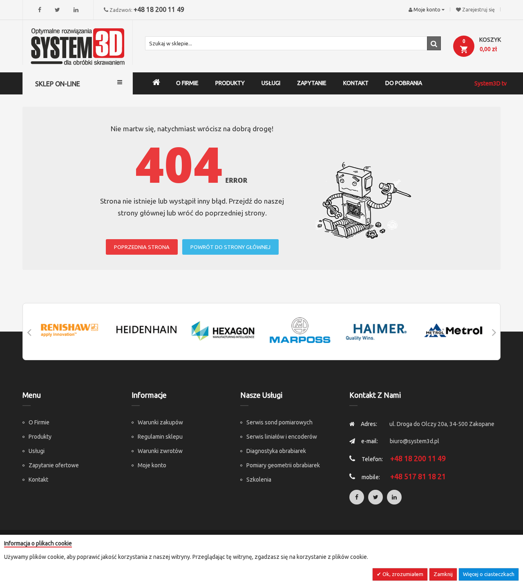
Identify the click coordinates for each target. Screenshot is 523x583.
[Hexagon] (223, 330)
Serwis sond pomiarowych (279, 422)
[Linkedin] (76, 10)
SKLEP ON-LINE (57, 83)
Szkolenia (258, 479)
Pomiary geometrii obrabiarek (283, 465)
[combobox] (293, 43)
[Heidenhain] (146, 330)
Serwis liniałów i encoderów (281, 436)
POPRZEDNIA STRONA (142, 247)
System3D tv (490, 83)
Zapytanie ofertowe (54, 465)
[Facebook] (39, 10)
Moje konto (152, 465)
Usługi (37, 451)
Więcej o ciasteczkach (488, 574)
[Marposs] (300, 330)
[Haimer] (376, 330)
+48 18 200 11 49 (159, 9)
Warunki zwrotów (160, 451)
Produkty (40, 436)
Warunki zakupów (160, 422)
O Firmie (39, 422)
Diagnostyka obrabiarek (276, 451)
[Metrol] (453, 330)
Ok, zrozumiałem (402, 574)
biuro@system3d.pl (414, 441)
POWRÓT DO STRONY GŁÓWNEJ (230, 247)
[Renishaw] (69, 330)
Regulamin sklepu (160, 436)
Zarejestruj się (478, 9)
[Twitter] (57, 10)
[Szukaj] (434, 43)
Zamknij (443, 574)
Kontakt (38, 479)
